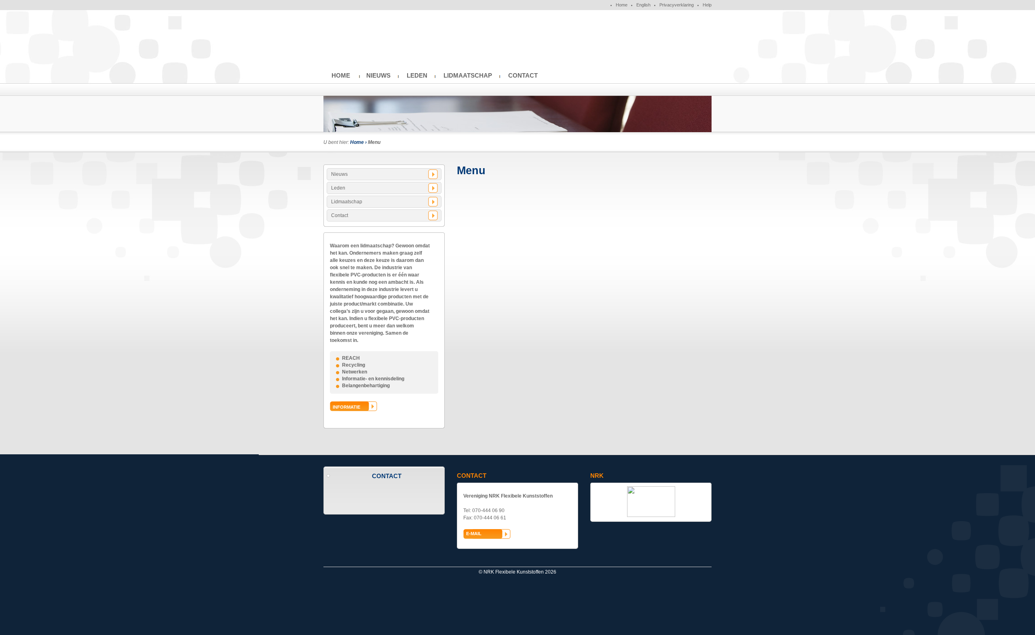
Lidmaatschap (468, 75)
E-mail (474, 533)
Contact (523, 75)
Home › (359, 142)
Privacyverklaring (676, 4)
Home (621, 4)
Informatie (346, 407)
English (643, 4)
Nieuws (378, 75)
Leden (417, 75)
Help (707, 4)
